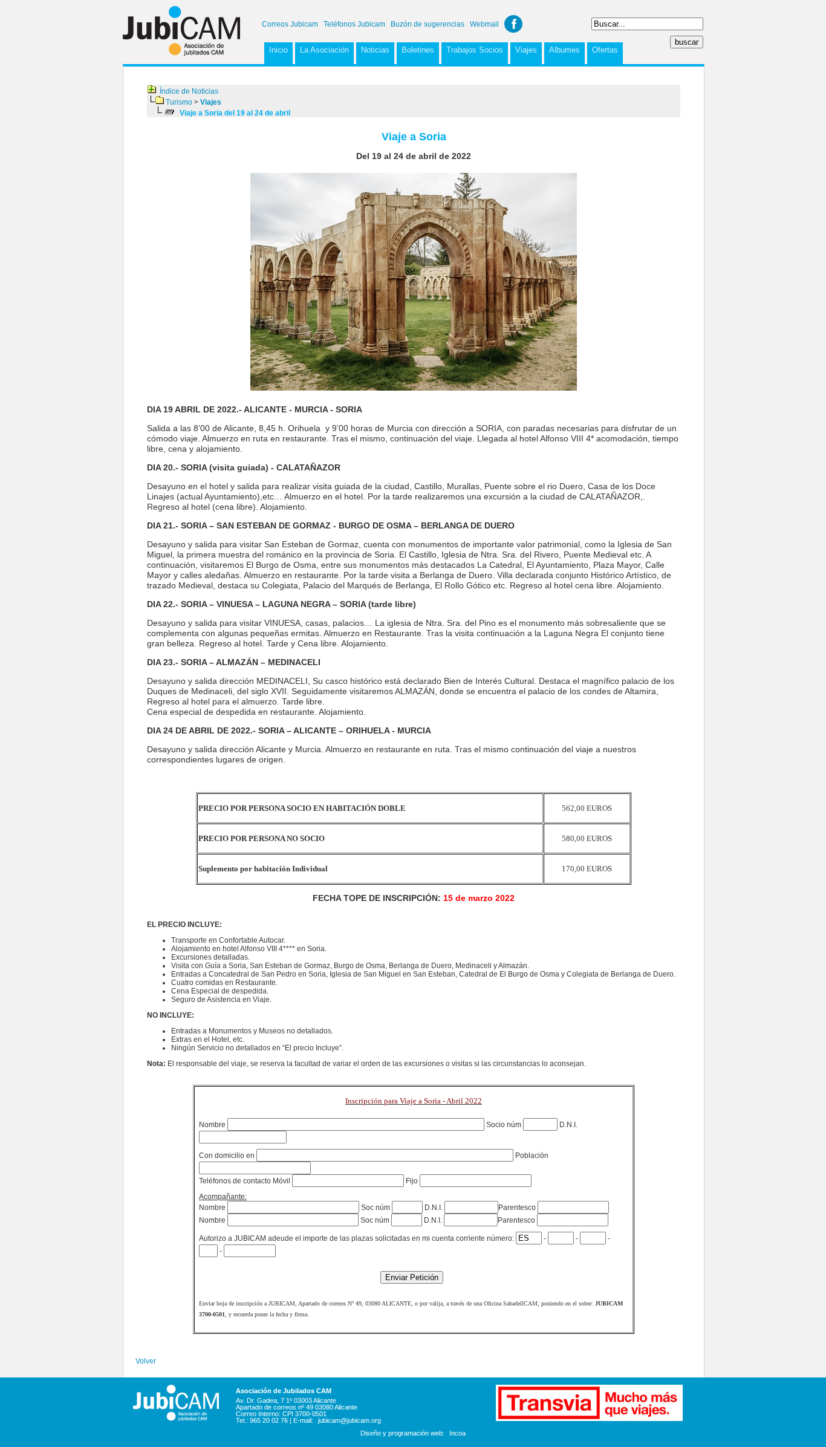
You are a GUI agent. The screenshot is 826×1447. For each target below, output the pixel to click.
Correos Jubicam (290, 24)
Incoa (457, 1433)
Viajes (526, 49)
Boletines (418, 49)
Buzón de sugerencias (427, 24)
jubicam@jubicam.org (349, 1420)
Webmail (484, 24)
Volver (145, 1361)
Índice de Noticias (189, 91)
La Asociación (324, 49)
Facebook (513, 24)
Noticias (375, 49)
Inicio (278, 49)
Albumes (564, 49)
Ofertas (605, 49)
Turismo (179, 102)
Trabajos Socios (474, 49)
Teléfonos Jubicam (354, 24)
